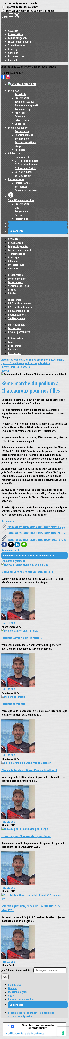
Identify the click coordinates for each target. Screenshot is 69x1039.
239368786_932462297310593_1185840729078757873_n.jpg (36, 540)
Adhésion (13, 53)
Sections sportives (25, 142)
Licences (12, 988)
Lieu (17, 208)
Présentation (15, 34)
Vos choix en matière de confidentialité (38, 1027)
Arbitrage (13, 49)
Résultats (20, 150)
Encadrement (22, 138)
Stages (19, 146)
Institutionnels (23, 183)
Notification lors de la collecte (25, 1033)
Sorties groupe (23, 175)
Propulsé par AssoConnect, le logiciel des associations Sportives (31, 1014)
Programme (21, 211)
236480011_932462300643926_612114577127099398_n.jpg (36, 527)
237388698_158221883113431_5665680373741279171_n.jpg (36, 533)
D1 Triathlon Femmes (26, 161)
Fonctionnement (24, 135)
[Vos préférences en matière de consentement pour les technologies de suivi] (63, 1033)
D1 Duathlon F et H (25, 168)
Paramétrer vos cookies (21, 999)
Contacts (13, 60)
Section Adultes (23, 172)
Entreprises (21, 187)
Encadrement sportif (19, 42)
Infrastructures (17, 56)
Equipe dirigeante (18, 38)
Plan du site (14, 984)
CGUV (11, 996)
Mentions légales (17, 992)
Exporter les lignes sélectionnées (20, 3)
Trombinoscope (16, 45)
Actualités (14, 30)
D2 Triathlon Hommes (27, 164)
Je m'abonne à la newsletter (17, 970)
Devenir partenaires (26, 190)
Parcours (20, 215)
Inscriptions (21, 219)
